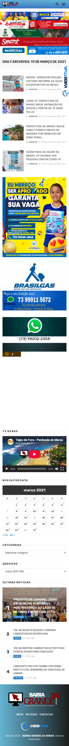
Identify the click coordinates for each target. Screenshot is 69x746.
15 (16, 518)
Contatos (46, 714)
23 (25, 524)
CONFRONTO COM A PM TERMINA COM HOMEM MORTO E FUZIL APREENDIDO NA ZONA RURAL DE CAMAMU (39, 670)
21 (7, 524)
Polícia (18, 678)
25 (43, 524)
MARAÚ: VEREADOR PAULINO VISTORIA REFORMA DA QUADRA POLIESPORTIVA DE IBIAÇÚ (46, 81)
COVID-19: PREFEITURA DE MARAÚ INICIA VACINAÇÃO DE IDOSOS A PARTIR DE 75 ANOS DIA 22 (44, 106)
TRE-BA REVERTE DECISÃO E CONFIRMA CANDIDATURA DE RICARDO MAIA (34, 632)
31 (34, 530)
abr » (12, 535)
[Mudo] (56, 468)
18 (43, 518)
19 (52, 518)
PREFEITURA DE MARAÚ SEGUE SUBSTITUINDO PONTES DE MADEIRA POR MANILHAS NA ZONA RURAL (45, 132)
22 (16, 524)
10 (34, 511)
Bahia (17, 638)
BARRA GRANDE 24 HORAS (38, 735)
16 (25, 518)
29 (16, 530)
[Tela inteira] (62, 468)
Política (18, 617)
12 (52, 511)
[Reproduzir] (7, 468)
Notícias (31, 714)
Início (19, 714)
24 (34, 524)
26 (52, 524)
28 (7, 530)
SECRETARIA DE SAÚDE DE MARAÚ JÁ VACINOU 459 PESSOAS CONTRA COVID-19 (43, 155)
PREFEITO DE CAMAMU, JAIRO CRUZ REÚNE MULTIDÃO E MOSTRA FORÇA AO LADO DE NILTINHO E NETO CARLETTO (35, 606)
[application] (34, 454)
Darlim (33, 89)
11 (44, 511)
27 (61, 524)
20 (61, 518)
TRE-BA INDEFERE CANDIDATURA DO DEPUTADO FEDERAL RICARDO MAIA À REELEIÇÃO (38, 650)
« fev (5, 535)
